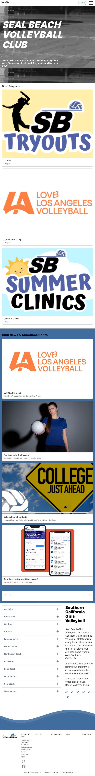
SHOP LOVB (86, 734)
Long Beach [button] (9, 669)
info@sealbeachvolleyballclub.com (26, 750)
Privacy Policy (68, 772)
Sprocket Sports (35, 772)
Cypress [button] (8, 631)
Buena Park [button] (9, 616)
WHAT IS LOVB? (56, 734)
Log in (82, 3)
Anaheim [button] (8, 609)
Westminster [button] (10, 691)
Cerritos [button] (8, 624)
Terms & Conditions (51, 772)
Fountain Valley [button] (11, 639)
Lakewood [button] (9, 661)
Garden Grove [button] (10, 646)
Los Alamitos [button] (10, 676)
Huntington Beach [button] (13, 654)
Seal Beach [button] (9, 684)
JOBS (68, 734)
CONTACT (38, 734)
